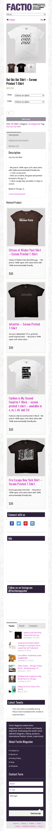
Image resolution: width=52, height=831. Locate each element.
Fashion (16, 823)
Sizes (9, 95)
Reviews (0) (14, 146)
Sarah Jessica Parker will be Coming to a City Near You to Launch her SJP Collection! (29, 645)
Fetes (39, 823)
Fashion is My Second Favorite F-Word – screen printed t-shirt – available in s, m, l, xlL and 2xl (25, 404)
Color (9, 101)
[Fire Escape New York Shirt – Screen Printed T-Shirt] (26, 475)
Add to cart (26, 119)
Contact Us (14, 751)
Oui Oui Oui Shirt (13, 126)
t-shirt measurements (17, 194)
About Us (14, 754)
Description (14, 135)
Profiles (31, 823)
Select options (35, 274)
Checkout (14, 766)
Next (42, 19)
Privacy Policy (15, 758)
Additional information (19, 140)
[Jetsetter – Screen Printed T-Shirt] (26, 319)
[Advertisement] (29, 561)
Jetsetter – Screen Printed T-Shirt (24, 326)
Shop (12, 762)
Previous (12, 19)
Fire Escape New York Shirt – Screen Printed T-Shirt (25, 482)
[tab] (13, 135)
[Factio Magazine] (26, 10)
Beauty (23, 823)
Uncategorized (34, 124)
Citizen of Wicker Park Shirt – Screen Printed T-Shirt (25, 252)
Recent (21, 625)
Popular (12, 625)
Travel (17, 826)
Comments (33, 625)
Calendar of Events (28, 826)
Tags (10, 631)
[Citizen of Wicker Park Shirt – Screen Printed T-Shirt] (26, 245)
